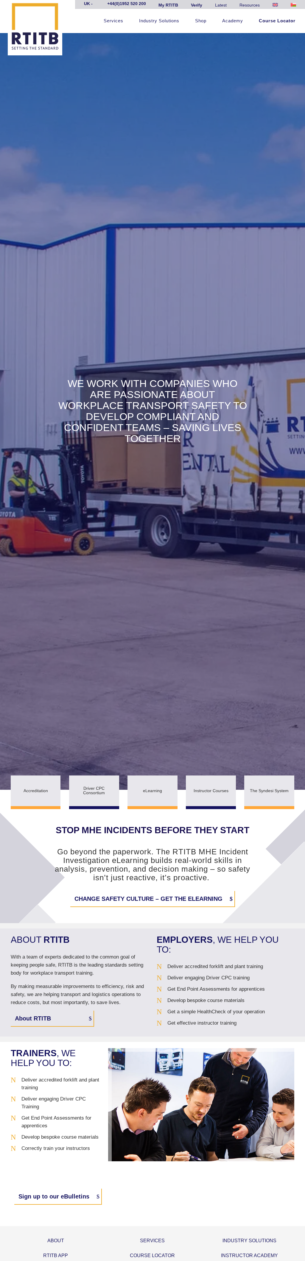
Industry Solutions (159, 21)
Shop (200, 21)
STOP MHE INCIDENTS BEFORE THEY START (152, 830)
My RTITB (168, 5)
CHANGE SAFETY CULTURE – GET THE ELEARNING (148, 898)
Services (113, 21)
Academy (232, 21)
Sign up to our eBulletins (53, 1196)
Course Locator (277, 21)
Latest (221, 5)
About (55, 1240)
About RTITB (33, 1018)
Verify (196, 5)
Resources (249, 5)
